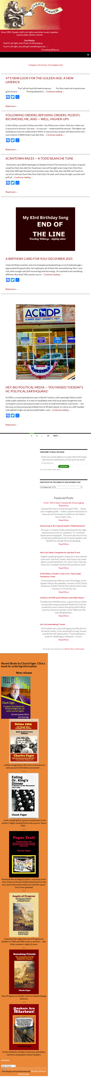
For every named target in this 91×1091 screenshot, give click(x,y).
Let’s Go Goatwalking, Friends (52, 624)
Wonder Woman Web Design (74, 649)
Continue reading (55, 91)
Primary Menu (88, 55)
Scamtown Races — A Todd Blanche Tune (39, 158)
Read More (64, 520)
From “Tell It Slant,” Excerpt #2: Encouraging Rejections (64, 504)
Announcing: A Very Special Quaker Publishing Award (62, 526)
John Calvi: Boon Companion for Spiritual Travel (60, 552)
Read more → (12, 106)
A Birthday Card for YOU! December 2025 (39, 258)
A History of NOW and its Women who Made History (62, 597)
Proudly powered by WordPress (13, 1088)
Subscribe (64, 466)
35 (48, 436)
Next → (56, 436)
